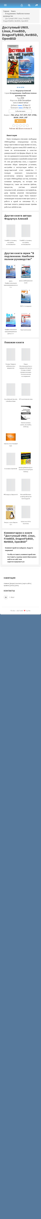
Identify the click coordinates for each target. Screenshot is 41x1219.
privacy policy (14, 585)
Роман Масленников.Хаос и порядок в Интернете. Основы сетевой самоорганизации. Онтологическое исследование (25, 370)
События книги (20, 111)
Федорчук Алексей (23, 91)
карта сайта (27, 583)
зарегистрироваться (15, 562)
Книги (13, 11)
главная (6, 583)
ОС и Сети (20, 87)
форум (12, 583)
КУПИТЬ (21, 121)
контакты (18, 583)
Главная (6, 11)
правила (6, 585)
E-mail (12, 597)
